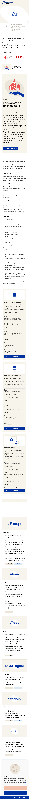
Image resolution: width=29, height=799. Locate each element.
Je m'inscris (12, 356)
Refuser (15, 788)
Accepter (15, 792)
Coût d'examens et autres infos (10, 148)
